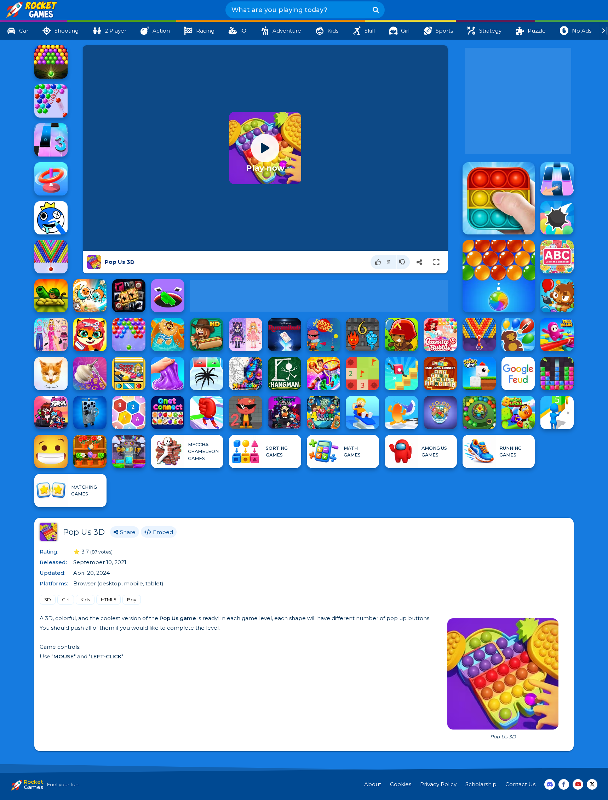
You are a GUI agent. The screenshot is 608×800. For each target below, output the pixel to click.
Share (128, 532)
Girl (65, 599)
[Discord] (549, 784)
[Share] (419, 262)
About (372, 784)
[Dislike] (403, 262)
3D (47, 599)
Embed (163, 532)
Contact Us (520, 784)
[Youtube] (578, 784)
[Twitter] (592, 784)
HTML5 (108, 599)
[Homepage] (31, 10)
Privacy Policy (438, 784)
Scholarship (481, 784)
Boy (131, 599)
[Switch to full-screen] (436, 262)
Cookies (400, 784)
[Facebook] (563, 784)
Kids (85, 599)
